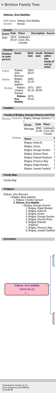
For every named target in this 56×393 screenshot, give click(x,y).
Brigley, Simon (32, 146)
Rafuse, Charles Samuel (20, 90)
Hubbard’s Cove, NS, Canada (24, 40)
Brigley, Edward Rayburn (38, 157)
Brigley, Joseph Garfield (37, 168)
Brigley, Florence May (36, 161)
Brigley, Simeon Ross (36, 153)
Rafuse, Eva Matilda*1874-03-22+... (26, 289)
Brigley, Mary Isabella (18, 82)
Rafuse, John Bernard (18, 73)
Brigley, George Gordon (37, 150)
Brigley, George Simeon (36, 118)
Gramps (18, 385)
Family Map (10, 180)
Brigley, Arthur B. (33, 142)
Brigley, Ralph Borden (36, 165)
